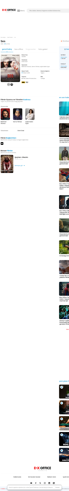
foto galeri (42, 49)
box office (19, 49)
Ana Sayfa (3, 37)
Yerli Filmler (10, 37)
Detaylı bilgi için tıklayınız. (46, 487)
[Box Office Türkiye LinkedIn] (49, 483)
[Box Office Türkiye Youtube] (31, 483)
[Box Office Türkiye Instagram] (45, 483)
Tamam (57, 487)
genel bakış (7, 49)
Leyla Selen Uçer (45, 66)
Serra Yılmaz (35, 66)
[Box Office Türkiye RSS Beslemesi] (54, 483)
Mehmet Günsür (26, 66)
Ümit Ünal (24, 61)
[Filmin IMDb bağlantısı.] (2, 143)
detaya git (19, 165)
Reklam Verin (51, 477)
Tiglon (42, 73)
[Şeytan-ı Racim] (7, 164)
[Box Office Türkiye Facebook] (36, 483)
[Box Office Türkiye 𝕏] (40, 483)
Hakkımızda (17, 477)
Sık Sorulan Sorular (34, 477)
